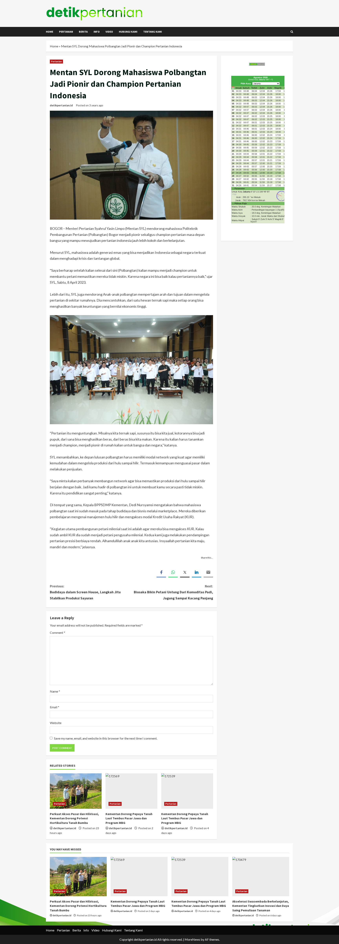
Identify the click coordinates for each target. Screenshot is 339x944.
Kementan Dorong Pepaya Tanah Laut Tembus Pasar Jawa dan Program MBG (129, 818)
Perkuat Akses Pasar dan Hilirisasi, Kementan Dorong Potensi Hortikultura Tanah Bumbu (74, 818)
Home (49, 31)
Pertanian (66, 31)
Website (55, 723)
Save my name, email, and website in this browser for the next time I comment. (105, 738)
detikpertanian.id (61, 105)
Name (55, 691)
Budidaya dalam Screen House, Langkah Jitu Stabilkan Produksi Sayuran (85, 592)
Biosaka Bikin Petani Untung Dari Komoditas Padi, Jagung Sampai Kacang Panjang (173, 592)
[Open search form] (292, 32)
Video (109, 31)
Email (54, 707)
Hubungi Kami (128, 31)
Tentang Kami (152, 31)
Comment (57, 632)
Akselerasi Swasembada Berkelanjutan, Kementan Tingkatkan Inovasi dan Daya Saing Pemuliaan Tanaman (260, 905)
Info (97, 31)
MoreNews (192, 939)
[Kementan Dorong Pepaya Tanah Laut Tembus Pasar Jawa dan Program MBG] (131, 791)
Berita (83, 31)
